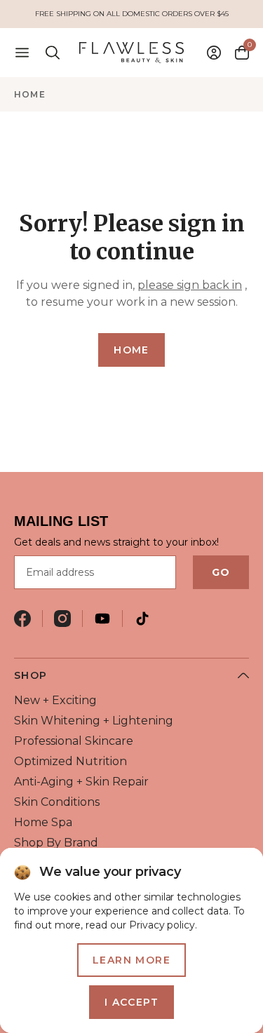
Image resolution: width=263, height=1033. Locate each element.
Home (30, 94)
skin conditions (57, 802)
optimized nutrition (70, 761)
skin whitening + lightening (93, 720)
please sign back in (189, 285)
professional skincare (73, 741)
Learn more (131, 960)
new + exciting (55, 700)
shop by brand (56, 842)
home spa (43, 822)
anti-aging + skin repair (81, 781)
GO (221, 572)
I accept (131, 1002)
